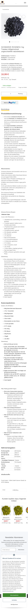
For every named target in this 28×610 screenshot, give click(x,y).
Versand (14, 79)
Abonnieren (21, 549)
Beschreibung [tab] (5, 109)
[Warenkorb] (18, 2)
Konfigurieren (14, 604)
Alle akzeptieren (14, 595)
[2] (9, 102)
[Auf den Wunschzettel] (23, 16)
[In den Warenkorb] (14, 98)
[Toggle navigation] (25, 3)
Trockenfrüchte (11, 57)
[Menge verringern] (2, 93)
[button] (10, 2)
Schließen (14, 600)
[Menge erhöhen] (25, 93)
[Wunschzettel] (16, 2)
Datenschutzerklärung (7, 591)
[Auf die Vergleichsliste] (19, 16)
